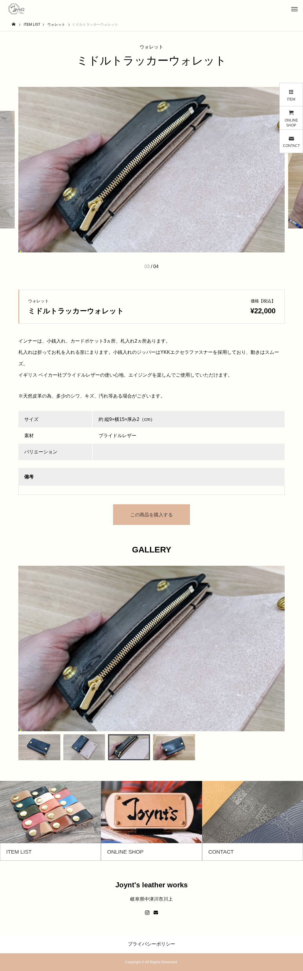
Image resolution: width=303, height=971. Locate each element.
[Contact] (156, 913)
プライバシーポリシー (151, 944)
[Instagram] (147, 913)
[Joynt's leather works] (17, 9)
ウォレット (151, 46)
